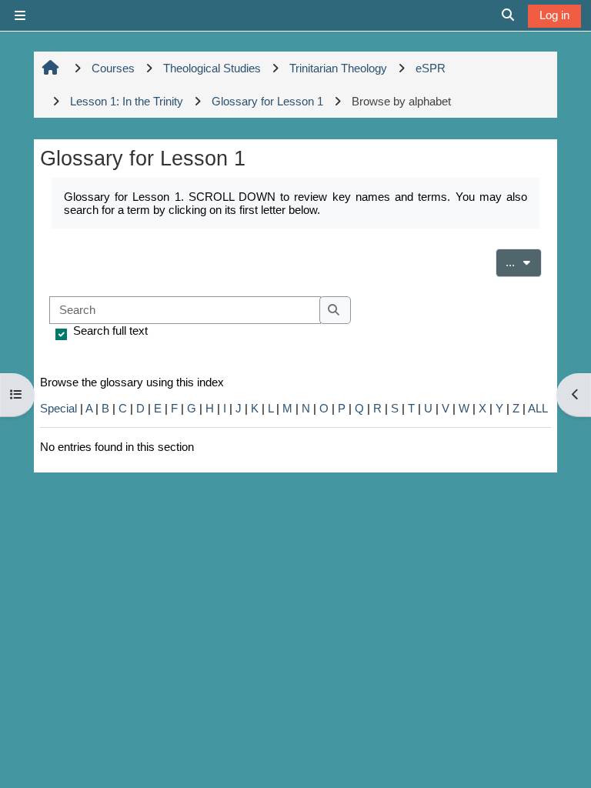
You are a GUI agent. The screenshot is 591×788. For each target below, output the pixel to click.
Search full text (110, 330)
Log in (554, 15)
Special (58, 408)
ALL (538, 408)
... (524, 262)
